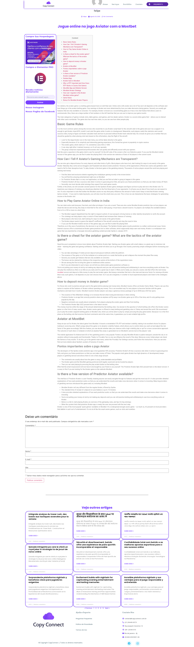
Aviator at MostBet (69, 66)
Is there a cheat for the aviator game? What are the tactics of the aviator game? (76, 56)
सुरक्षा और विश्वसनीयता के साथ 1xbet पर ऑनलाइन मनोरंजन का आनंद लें (95, 515)
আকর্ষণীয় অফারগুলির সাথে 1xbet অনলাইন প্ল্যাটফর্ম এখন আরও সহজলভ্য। (143, 515)
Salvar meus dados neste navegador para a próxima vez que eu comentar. (55, 475)
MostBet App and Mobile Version (75, 88)
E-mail (28, 459)
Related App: (67, 78)
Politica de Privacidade (84, 624)
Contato (138, 4)
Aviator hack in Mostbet (71, 81)
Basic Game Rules (69, 42)
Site (26, 467)
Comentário (30, 425)
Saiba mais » (33, 536)
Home (105, 4)
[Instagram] (137, 643)
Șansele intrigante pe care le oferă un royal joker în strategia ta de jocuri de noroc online (48, 549)
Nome (28, 451)
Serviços (115, 4)
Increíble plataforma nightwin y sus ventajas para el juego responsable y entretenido (143, 580)
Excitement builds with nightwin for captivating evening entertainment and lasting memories (94, 580)
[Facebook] (129, 643)
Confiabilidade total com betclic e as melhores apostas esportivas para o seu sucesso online (143, 545)
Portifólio (127, 4)
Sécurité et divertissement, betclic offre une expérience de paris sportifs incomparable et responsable (95, 545)
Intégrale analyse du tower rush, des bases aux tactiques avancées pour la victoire (49, 516)
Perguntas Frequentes (84, 619)
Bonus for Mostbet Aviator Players (75, 100)
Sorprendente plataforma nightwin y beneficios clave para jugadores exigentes (48, 580)
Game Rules (67, 98)
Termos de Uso (81, 630)
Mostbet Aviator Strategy (72, 90)
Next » (107, 608)
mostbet (60, 272)
